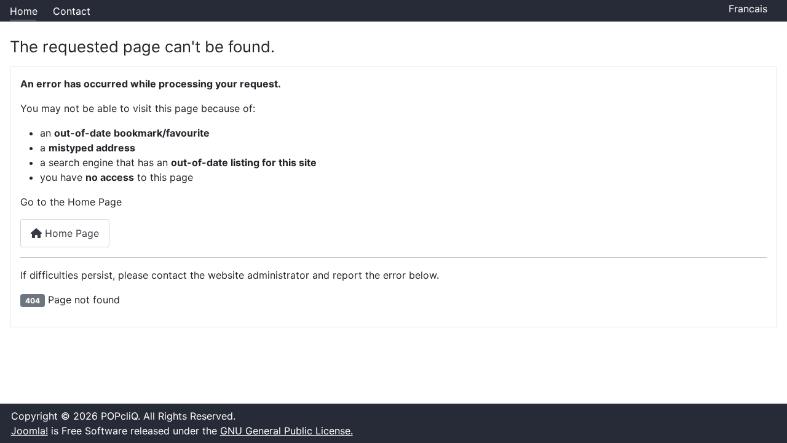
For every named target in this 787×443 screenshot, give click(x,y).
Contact (71, 11)
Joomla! (29, 431)
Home (24, 11)
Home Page (70, 233)
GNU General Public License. (286, 431)
